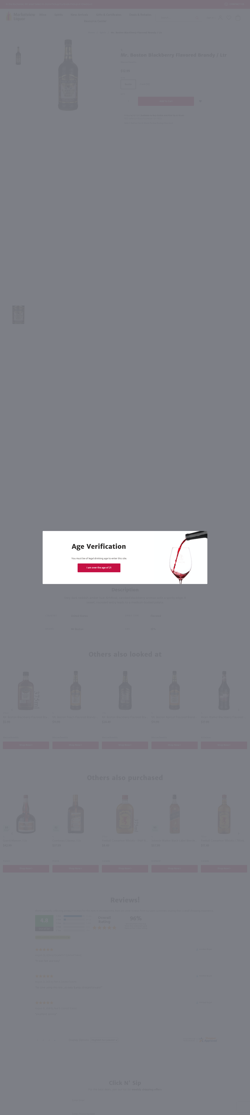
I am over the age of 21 (99, 568)
